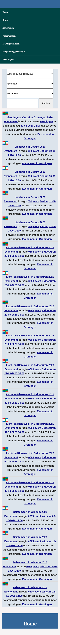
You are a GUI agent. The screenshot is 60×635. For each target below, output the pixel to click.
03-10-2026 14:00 (14, 491)
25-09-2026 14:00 (14, 256)
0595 (31, 516)
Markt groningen (11, 44)
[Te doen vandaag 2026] (30, 4)
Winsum (46, 516)
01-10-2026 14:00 (14, 432)
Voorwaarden (9, 36)
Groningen (46, 121)
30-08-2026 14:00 (30, 125)
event (36, 151)
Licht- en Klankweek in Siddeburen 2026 (30, 247)
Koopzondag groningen (14, 51)
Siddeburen (49, 251)
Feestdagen (8, 59)
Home (5, 12)
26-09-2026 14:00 (14, 285)
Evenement (11, 121)
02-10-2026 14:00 (14, 461)
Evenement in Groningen (37, 163)
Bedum (44, 151)
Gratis (5, 20)
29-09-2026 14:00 (14, 373)
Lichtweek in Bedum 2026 (30, 146)
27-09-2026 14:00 (14, 314)
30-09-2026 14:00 (14, 402)
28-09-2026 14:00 (14, 344)
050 (30, 151)
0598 (31, 251)
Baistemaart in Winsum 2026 (30, 512)
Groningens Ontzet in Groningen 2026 (30, 117)
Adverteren (8, 28)
